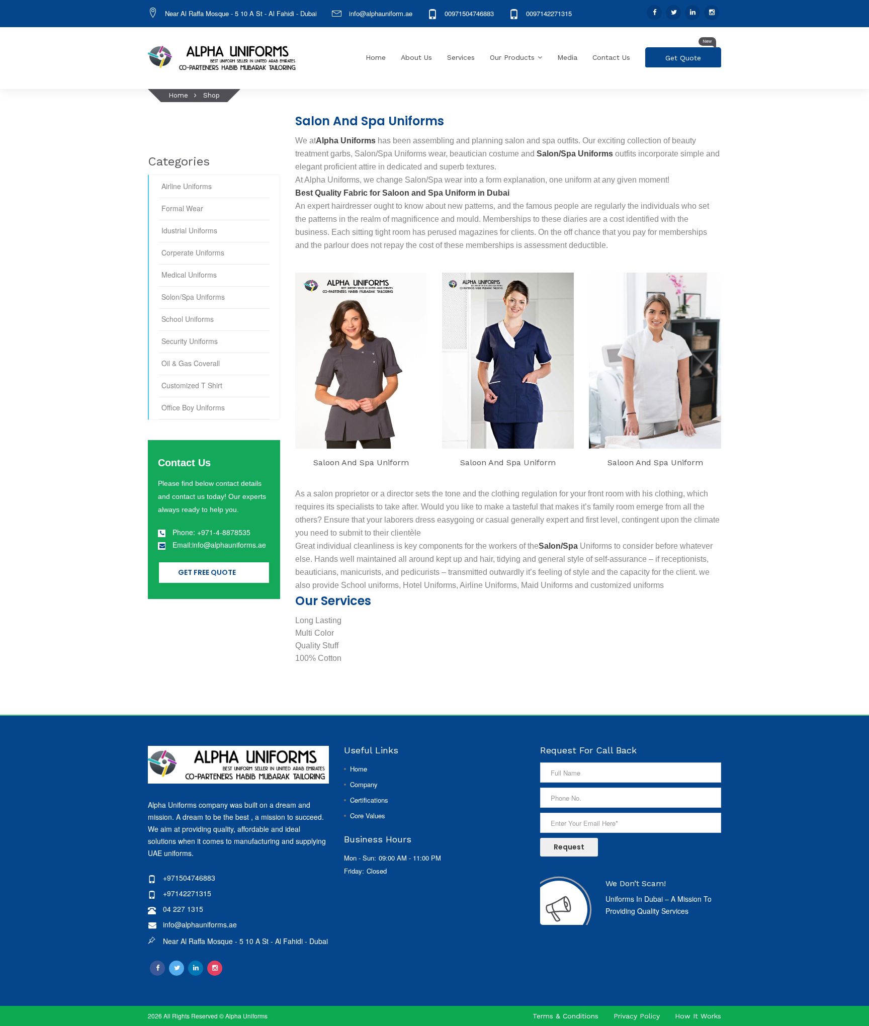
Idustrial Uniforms (189, 230)
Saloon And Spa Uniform (361, 462)
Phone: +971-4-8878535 (211, 532)
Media (567, 57)
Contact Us (611, 57)
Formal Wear (182, 208)
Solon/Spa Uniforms (193, 297)
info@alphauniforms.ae (200, 924)
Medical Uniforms (189, 275)
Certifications (369, 800)
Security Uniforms (189, 341)
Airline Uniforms (186, 186)
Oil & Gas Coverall (190, 363)
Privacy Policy (637, 1016)
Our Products (512, 57)
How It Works (698, 1016)
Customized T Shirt (191, 385)
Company (364, 784)
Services (461, 57)
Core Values (367, 815)
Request (569, 847)
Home (376, 57)
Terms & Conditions (565, 1016)
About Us (416, 57)
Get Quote (688, 54)
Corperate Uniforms (192, 252)
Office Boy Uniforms (193, 407)
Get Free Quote (207, 572)
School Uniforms (187, 319)
